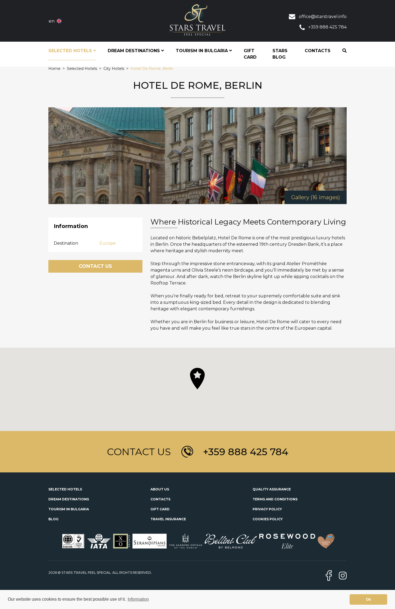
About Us (159, 489)
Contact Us (95, 266)
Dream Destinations (68, 499)
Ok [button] (368, 599)
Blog (53, 519)
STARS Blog (280, 54)
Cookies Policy (268, 519)
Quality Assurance (272, 489)
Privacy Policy (267, 509)
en (52, 21)
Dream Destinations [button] (134, 50)
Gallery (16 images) (315, 197)
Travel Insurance (168, 519)
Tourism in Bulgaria (68, 509)
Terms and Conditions (275, 499)
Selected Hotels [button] (70, 50)
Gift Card (250, 54)
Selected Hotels (65, 489)
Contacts (318, 50)
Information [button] (138, 599)
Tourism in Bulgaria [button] (202, 50)
